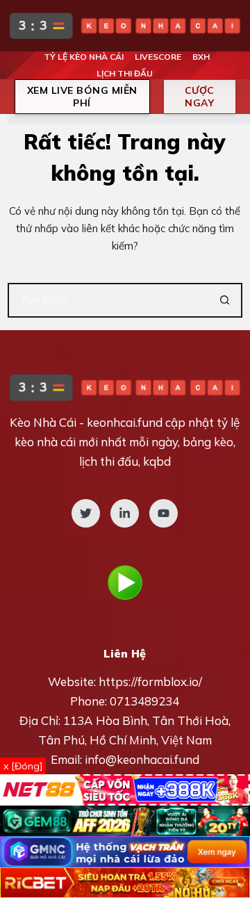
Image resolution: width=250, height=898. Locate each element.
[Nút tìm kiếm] (225, 300)
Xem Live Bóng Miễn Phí (82, 96)
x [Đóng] (22, 766)
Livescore (158, 56)
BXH (201, 56)
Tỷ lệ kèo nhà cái (84, 56)
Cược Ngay (200, 96)
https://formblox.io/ (150, 681)
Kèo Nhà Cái (43, 422)
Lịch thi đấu (125, 73)
